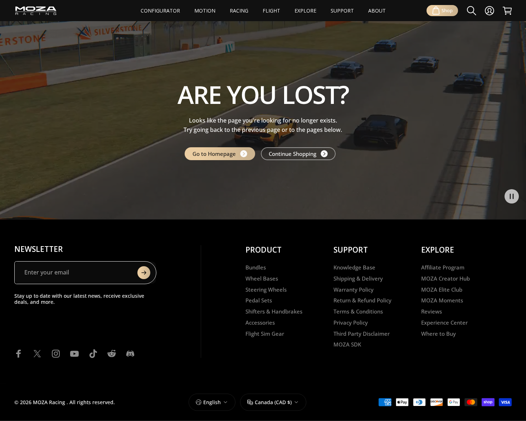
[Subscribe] (143, 272)
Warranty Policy (353, 289)
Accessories (260, 322)
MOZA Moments (442, 300)
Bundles (255, 267)
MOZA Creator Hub (445, 278)
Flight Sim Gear (264, 333)
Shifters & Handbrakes (273, 311)
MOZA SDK (347, 344)
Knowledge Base (354, 267)
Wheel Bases (261, 278)
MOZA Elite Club (441, 289)
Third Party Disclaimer (361, 333)
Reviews (431, 311)
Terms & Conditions (358, 311)
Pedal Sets (258, 300)
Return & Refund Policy (362, 300)
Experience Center (444, 322)
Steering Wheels (266, 289)
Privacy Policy (350, 322)
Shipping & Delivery (358, 278)
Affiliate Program (442, 267)
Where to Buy (438, 333)
